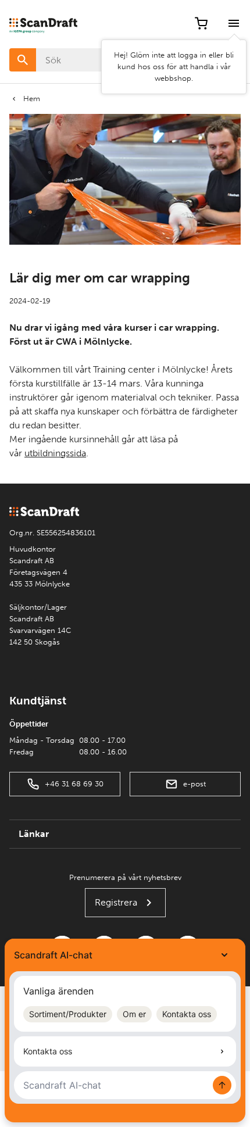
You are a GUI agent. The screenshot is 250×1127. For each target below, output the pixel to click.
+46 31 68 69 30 (74, 783)
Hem (31, 98)
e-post (194, 783)
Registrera (116, 902)
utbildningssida (55, 453)
